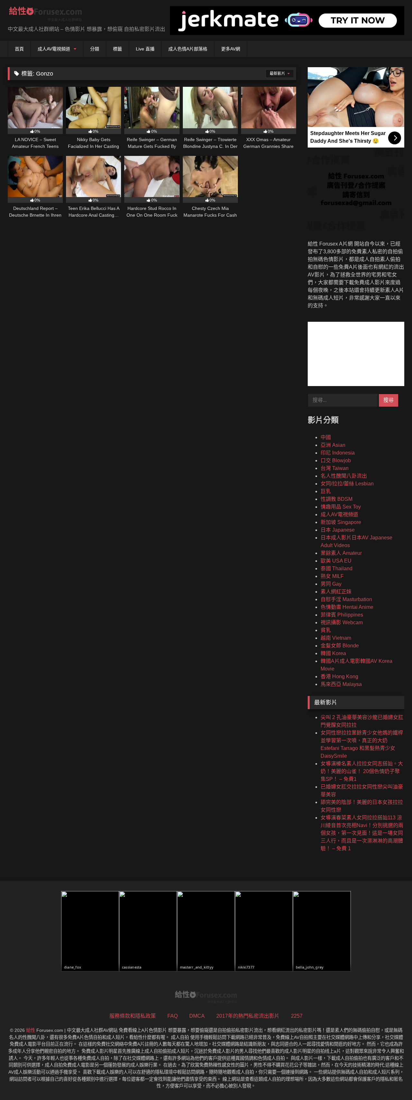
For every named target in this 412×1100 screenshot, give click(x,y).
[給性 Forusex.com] (45, 15)
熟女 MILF (332, 576)
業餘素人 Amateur (341, 553)
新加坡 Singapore (341, 522)
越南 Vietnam (336, 638)
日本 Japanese (338, 530)
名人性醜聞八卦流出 (344, 476)
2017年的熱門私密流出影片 (247, 1016)
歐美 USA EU (336, 561)
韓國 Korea (333, 653)
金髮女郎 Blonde (340, 645)
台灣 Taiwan (335, 468)
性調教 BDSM (336, 499)
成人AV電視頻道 (54, 48)
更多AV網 (230, 48)
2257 (297, 1016)
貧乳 (326, 630)
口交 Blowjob (336, 460)
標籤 (117, 48)
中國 (326, 437)
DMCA (197, 1016)
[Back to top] (392, 1081)
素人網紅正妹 (336, 591)
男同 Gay (331, 584)
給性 (30, 1030)
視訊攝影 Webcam (342, 622)
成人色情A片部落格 (187, 48)
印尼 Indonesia (338, 452)
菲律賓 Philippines (342, 615)
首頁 (19, 48)
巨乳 (326, 491)
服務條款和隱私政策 (132, 1016)
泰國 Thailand (336, 568)
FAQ (172, 1016)
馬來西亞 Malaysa (341, 684)
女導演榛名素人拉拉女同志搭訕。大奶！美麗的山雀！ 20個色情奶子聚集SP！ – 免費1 (362, 771)
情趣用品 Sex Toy (341, 506)
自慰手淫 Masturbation (346, 599)
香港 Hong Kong (339, 676)
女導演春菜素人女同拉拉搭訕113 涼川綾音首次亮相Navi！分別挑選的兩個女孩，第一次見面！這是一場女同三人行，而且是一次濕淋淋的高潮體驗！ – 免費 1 (362, 833)
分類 (94, 48)
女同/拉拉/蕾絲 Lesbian (347, 483)
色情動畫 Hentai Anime (347, 607)
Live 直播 (145, 48)
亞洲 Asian (333, 445)
